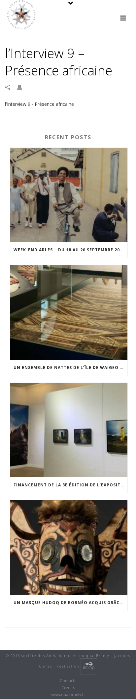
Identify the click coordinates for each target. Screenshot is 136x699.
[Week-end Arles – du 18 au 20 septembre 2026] (68, 195)
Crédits (68, 687)
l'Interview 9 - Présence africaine (39, 104)
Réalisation (68, 666)
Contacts (68, 680)
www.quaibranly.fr (68, 694)
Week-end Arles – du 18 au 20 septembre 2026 (69, 250)
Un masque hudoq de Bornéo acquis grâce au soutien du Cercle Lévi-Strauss (70, 602)
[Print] (23, 87)
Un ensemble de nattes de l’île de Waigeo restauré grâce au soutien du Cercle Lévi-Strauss (70, 367)
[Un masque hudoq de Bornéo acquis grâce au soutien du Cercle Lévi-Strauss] (68, 547)
